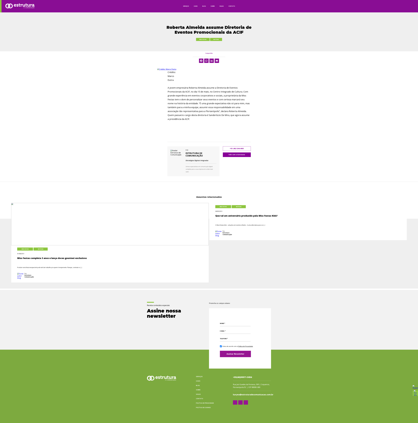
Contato (231, 6)
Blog (204, 6)
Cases (196, 6)
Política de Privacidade (245, 346)
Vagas (221, 6)
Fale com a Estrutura (237, 155)
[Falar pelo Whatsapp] (415, 388)
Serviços (186, 6)
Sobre (213, 6)
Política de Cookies (203, 407)
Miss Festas (202, 39)
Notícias (216, 39)
